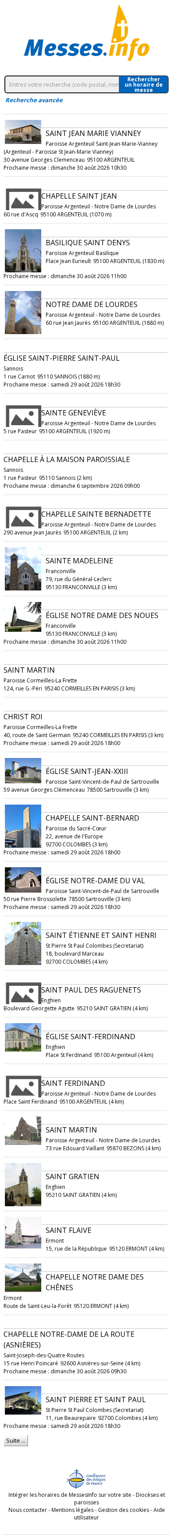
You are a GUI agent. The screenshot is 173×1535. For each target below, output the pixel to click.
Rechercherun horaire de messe (144, 84)
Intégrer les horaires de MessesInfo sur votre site (69, 1495)
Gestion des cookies (123, 1510)
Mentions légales (72, 1510)
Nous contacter (27, 1510)
